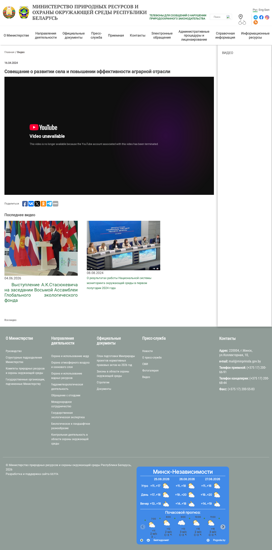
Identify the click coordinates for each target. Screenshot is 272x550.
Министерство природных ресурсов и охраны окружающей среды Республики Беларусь (89, 12)
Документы (104, 389)
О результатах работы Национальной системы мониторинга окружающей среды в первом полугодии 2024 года (119, 283)
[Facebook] (260, 17)
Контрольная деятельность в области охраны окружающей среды (69, 439)
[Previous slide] (142, 526)
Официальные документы (74, 35)
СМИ (145, 364)
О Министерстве (16, 35)
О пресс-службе (152, 357)
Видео (227, 53)
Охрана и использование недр (70, 356)
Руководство (14, 351)
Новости (147, 351)
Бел (266, 9)
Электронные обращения (162, 35)
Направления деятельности (46, 35)
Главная (9, 52)
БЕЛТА (54, 474)
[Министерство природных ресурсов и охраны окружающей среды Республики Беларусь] (10, 12)
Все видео (10, 319)
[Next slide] (222, 526)
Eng (261, 9)
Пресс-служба (96, 35)
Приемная (116, 35)
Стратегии (103, 382)
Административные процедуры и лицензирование (194, 35)
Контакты (137, 35)
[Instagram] (266, 17)
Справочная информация (225, 35)
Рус (255, 9)
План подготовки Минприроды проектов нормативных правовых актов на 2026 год (116, 360)
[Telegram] (255, 17)
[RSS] (255, 22)
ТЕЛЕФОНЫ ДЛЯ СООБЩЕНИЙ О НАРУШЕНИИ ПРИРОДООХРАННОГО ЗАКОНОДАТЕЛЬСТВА (178, 17)
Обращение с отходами (65, 395)
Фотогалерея (150, 370)
